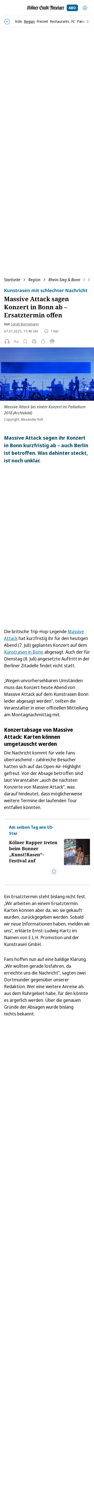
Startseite (12, 279)
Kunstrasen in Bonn (23, 652)
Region (34, 279)
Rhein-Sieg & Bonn (64, 279)
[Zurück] (7, 21)
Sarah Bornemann (25, 324)
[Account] (85, 8)
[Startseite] (45, 8)
